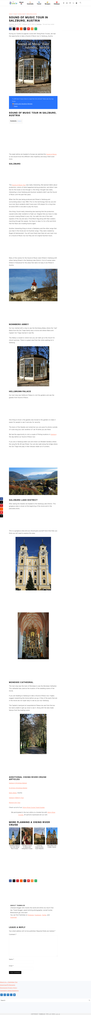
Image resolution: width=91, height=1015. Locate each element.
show (19, 121)
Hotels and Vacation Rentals (23, 104)
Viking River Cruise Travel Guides (34, 807)
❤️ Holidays (57, 3)
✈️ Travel (39, 3)
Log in (58, 1014)
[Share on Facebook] (10, 28)
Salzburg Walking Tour (16, 797)
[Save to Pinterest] (17, 28)
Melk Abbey (13, 793)
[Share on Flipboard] (28, 28)
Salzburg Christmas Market (18, 783)
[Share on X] (14, 28)
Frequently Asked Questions (9, 990)
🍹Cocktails (30, 3)
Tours (16, 106)
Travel (15, 13)
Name (11, 959)
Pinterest (31, 915)
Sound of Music (51, 154)
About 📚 (21, 3)
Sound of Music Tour (19, 185)
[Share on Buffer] (25, 28)
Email (11, 966)
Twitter (44, 915)
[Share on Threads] (1, 515)
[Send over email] (35, 28)
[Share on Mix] (32, 28)
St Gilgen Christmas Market (18, 788)
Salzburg (54, 434)
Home (10, 13)
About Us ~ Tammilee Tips (8, 982)
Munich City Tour (14, 802)
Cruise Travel (21, 13)
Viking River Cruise (31, 13)
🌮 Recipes (47, 3)
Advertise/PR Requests (7, 985)
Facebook (38, 915)
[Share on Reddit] (21, 28)
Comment (13, 934)
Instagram (13, 917)
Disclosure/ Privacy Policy (8, 988)
